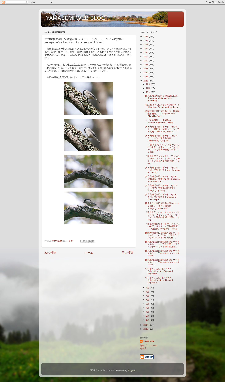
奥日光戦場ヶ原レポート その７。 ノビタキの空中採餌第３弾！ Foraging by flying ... (163, 188)
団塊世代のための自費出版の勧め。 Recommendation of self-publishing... (163, 98)
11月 (148, 88)
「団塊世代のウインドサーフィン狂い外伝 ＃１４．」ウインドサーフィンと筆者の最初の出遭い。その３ (162, 148)
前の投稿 (127, 252)
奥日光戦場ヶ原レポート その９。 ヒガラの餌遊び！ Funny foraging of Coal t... (163, 170)
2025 (146, 40)
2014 (146, 325)
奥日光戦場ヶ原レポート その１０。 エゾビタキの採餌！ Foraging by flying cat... (161, 138)
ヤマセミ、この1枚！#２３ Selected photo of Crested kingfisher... (159, 280)
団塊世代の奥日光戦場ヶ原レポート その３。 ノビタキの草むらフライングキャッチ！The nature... (163, 244)
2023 (146, 48)
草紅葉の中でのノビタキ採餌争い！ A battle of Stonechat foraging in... (162, 106)
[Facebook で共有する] (90, 241)
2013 (146, 329)
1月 (148, 320)
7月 (148, 296)
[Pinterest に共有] (92, 241)
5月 (148, 304)
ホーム (88, 252)
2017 (146, 73)
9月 (148, 287)
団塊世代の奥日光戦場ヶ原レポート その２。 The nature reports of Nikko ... (163, 253)
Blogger (131, 370)
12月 (148, 84)
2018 (146, 69)
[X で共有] (87, 241)
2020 (146, 60)
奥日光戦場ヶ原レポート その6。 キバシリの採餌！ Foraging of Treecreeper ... (163, 197)
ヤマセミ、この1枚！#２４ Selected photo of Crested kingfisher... (159, 271)
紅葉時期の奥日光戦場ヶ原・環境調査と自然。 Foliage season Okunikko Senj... (162, 113)
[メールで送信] (81, 241)
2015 (146, 81)
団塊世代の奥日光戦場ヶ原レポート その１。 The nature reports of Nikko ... (163, 262)
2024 (146, 44)
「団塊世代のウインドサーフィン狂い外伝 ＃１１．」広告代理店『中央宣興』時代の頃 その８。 (162, 226)
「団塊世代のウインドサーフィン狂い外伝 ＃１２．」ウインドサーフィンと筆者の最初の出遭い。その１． (162, 216)
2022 (146, 52)
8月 (148, 292)
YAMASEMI (148, 341)
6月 (148, 300)
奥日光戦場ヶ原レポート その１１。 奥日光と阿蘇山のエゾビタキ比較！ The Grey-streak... (162, 129)
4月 (148, 308)
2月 (148, 316)
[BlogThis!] (84, 241)
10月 (148, 92)
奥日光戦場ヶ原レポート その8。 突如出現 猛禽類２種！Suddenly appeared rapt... (163, 179)
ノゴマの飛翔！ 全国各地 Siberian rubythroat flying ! (159, 121)
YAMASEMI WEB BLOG (75, 18)
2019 (146, 64)
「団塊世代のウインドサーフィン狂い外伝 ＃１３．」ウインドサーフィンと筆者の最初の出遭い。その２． (162, 160)
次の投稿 (50, 252)
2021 (146, 56)
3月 (148, 312)
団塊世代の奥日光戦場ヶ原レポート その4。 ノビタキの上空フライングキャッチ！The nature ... (163, 235)
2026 (146, 36)
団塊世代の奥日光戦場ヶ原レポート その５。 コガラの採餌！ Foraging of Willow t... (163, 205)
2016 (146, 77)
